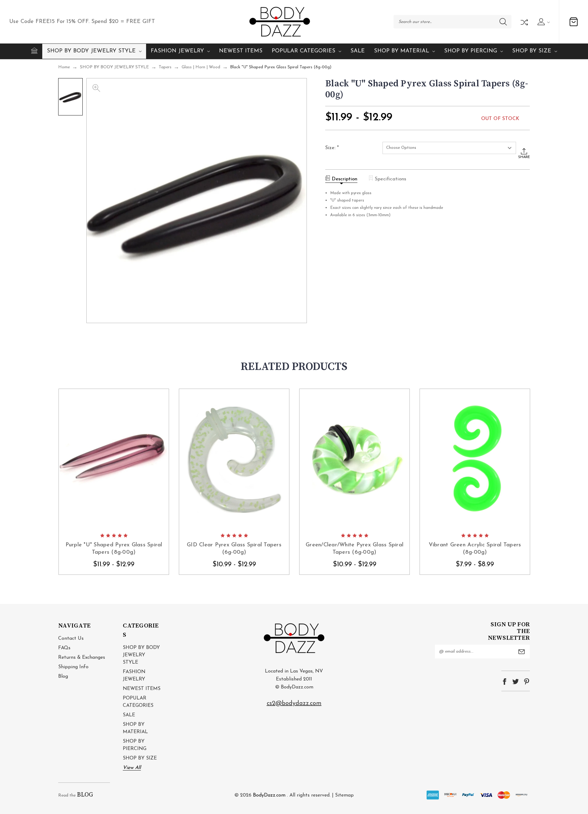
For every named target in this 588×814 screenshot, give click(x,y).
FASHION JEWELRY (177, 51)
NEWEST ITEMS (240, 51)
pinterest (526, 681)
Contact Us (71, 638)
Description (344, 179)
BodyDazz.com (269, 795)
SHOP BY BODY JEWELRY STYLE (91, 51)
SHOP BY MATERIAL (401, 51)
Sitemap (344, 795)
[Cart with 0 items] (573, 22)
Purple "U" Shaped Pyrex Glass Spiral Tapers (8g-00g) (114, 548)
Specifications (390, 179)
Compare (524, 22)
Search (503, 21)
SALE (357, 51)
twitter (515, 681)
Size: (332, 148)
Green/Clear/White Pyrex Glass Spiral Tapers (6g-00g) (354, 548)
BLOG (85, 795)
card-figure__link (114, 459)
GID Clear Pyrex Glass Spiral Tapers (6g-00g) (234, 548)
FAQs (64, 648)
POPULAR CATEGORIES (303, 51)
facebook (504, 681)
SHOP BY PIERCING (470, 51)
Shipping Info (73, 667)
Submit (521, 652)
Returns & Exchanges (81, 657)
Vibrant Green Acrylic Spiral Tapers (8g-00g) (475, 548)
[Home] (34, 50)
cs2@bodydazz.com (294, 703)
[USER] (543, 21)
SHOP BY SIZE (531, 51)
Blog (63, 676)
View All (132, 767)
